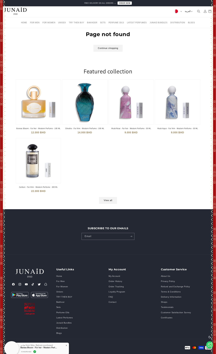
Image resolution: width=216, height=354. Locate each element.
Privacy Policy (168, 281)
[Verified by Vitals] (34, 340)
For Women (62, 286)
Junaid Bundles (64, 323)
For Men (60, 281)
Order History (115, 281)
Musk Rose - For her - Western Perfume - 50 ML (131, 128)
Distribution (62, 328)
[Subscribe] (131, 236)
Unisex (59, 292)
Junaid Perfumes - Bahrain (21, 347)
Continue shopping (108, 48)
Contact (112, 302)
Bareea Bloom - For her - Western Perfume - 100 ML (38, 128)
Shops (164, 302)
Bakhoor (60, 302)
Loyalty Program (117, 292)
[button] (197, 11)
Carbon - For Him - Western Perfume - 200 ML (38, 187)
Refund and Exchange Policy (175, 286)
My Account (114, 276)
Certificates (166, 317)
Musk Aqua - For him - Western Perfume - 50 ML (177, 128)
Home (59, 276)
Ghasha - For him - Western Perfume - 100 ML (84, 128)
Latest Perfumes (64, 317)
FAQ (111, 297)
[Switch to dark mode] (209, 336)
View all (108, 200)
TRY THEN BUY (64, 297)
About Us (165, 276)
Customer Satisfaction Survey (176, 312)
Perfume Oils (62, 312)
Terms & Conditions (171, 292)
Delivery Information (171, 297)
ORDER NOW (124, 3)
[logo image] (15, 14)
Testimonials (167, 307)
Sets (58, 307)
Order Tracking (116, 286)
